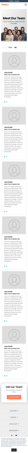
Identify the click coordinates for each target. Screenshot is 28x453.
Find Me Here (13, 430)
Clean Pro (13, 411)
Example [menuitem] (11, 1)
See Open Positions (14, 397)
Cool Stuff (13, 424)
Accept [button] (14, 450)
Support (13, 417)
